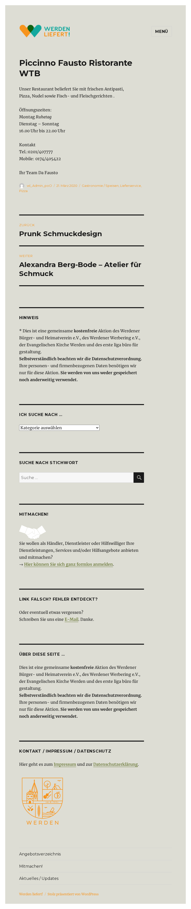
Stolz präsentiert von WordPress (73, 894)
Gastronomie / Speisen (100, 186)
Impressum (65, 764)
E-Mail (71, 619)
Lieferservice (130, 186)
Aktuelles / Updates (38, 878)
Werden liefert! (31, 894)
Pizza (23, 191)
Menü (161, 31)
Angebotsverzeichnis (40, 854)
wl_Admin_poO (39, 186)
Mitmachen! (31, 866)
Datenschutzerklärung (115, 764)
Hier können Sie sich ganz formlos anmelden (68, 564)
